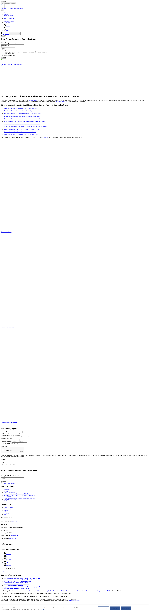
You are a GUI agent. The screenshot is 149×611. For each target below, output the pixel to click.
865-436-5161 (14, 535)
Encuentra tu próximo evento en (16, 582)
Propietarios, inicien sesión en (22, 586)
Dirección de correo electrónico (8, 436)
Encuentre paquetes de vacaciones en (19, 579)
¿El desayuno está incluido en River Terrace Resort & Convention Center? (22, 116)
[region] (74, 608)
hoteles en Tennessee (61, 101)
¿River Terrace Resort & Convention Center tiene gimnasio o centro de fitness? (23, 118)
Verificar (3, 440)
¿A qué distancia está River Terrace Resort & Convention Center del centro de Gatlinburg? (26, 126)
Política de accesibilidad (59, 591)
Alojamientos (7, 14)
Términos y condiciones (35, 591)
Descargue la (17, 588)
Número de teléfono (5, 435)
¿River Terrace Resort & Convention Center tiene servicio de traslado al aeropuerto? (24, 121)
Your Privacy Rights (103, 608)
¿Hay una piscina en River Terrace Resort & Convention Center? (20, 132)
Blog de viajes (7, 496)
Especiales (6, 513)
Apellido (3, 433)
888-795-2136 (44, 137)
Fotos (5, 17)
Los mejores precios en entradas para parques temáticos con (22, 578)
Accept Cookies (125, 608)
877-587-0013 (12, 538)
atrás (2, 10)
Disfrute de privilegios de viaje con (17, 581)
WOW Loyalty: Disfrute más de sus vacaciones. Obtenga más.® (19, 495)
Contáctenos (7, 22)
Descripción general (9, 13)
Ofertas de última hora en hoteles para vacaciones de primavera (19, 498)
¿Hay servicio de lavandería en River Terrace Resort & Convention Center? (22, 113)
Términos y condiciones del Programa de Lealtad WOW (98, 591)
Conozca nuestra (13, 585)
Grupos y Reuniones (9, 18)
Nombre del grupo (5, 443)
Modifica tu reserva (8, 507)
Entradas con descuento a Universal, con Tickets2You (17, 494)
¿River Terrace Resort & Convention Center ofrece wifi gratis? (19, 110)
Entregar (3, 459)
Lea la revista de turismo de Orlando (16, 584)
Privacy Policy (42, 609)
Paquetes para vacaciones (10, 499)
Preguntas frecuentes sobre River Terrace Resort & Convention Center (21, 108)
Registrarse (6, 34)
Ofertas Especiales (8, 15)
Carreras (6, 491)
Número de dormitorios (6, 441)
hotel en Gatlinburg (33, 100)
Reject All (115, 608)
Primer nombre (4, 432)
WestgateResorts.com (9, 21)
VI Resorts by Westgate (9, 492)
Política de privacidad (47, 591)
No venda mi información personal (74, 591)
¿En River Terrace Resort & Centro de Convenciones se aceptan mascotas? (22, 124)
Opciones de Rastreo (117, 591)
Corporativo (7, 489)
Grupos (5, 514)
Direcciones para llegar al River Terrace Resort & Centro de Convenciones (22, 129)
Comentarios (4, 446)
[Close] (146, 608)
